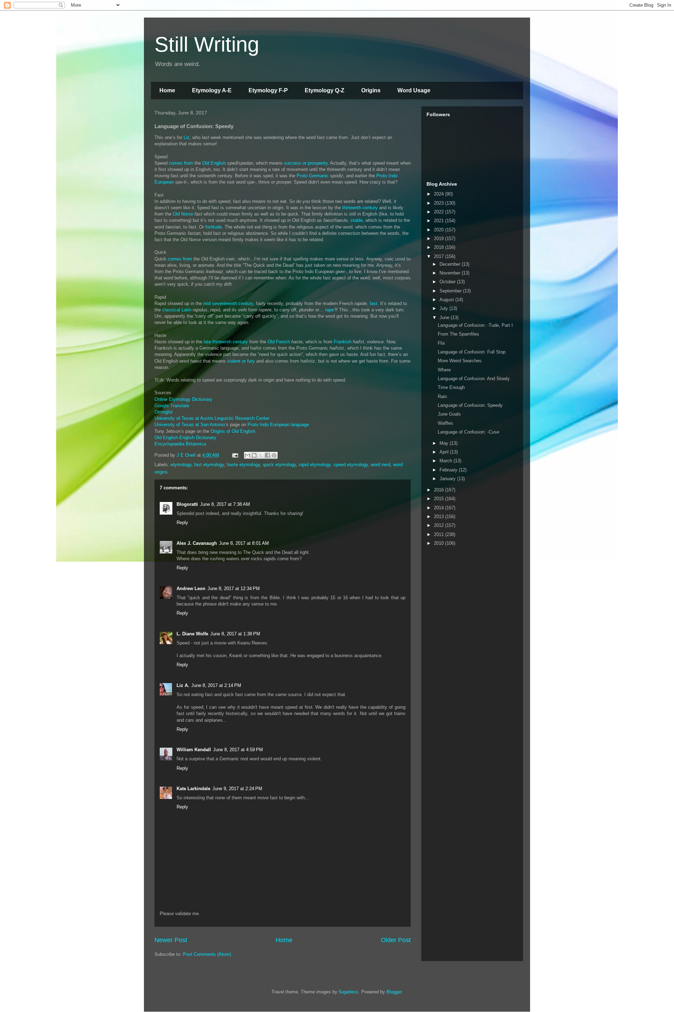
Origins (371, 90)
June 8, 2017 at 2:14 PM (216, 685)
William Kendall (194, 749)
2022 (439, 211)
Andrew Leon (191, 588)
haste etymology (243, 464)
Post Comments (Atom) (207, 954)
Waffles (445, 423)
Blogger (394, 991)
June (445, 317)
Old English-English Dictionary (185, 437)
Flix (441, 343)
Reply (182, 522)
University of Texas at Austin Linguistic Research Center (211, 418)
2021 (439, 220)
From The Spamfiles (458, 334)
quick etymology (279, 464)
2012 (439, 525)
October (448, 281)
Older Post (396, 940)
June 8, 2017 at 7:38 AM (225, 504)
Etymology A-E (212, 90)
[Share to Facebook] (267, 455)
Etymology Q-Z (324, 90)
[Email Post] (235, 455)
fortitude (213, 227)
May (445, 443)
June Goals (449, 414)
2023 (439, 203)
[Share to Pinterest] (274, 455)
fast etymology (209, 464)
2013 (439, 516)
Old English (214, 163)
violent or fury (241, 361)
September (451, 290)
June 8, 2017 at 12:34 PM (233, 588)
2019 (439, 238)
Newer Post (170, 940)
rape (329, 309)
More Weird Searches (460, 360)
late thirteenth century (226, 341)
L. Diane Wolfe (192, 633)
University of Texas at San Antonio (189, 424)
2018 (439, 247)
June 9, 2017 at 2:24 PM (237, 788)
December (451, 264)
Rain (442, 396)
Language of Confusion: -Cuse (468, 432)
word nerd (380, 464)
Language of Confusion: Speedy (470, 405)
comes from (181, 163)
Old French (278, 341)
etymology (181, 464)
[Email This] (247, 455)
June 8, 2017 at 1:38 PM (235, 633)
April (445, 452)
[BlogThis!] (254, 455)
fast (373, 303)
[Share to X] (260, 455)
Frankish (342, 341)
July (444, 308)
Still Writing (206, 44)
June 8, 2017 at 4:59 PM (238, 749)
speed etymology (350, 464)
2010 (439, 543)
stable (356, 220)
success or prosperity (306, 163)
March (447, 460)
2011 (439, 534)
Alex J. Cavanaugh (197, 543)
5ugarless (348, 991)
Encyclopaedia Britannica (180, 444)
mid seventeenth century (228, 303)
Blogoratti (187, 504)
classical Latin (176, 309)
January (448, 478)
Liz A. (183, 685)
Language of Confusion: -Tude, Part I (475, 325)
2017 (439, 256)
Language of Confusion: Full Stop (471, 352)
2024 (439, 194)
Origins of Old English (233, 431)
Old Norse (183, 214)
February (449, 469)
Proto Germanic (313, 175)
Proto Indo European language (278, 424)
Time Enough (451, 387)
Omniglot (163, 412)
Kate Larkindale (193, 788)
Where (444, 369)
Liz (187, 137)
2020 (439, 229)
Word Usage (413, 90)
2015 (439, 498)
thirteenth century (360, 207)
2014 (439, 507)
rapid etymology (315, 464)
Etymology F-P (268, 90)
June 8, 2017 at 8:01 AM (244, 543)
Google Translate (171, 405)
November (451, 273)
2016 (439, 489)
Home (167, 90)
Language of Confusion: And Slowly (474, 378)
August (447, 299)
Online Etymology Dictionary (183, 399)
